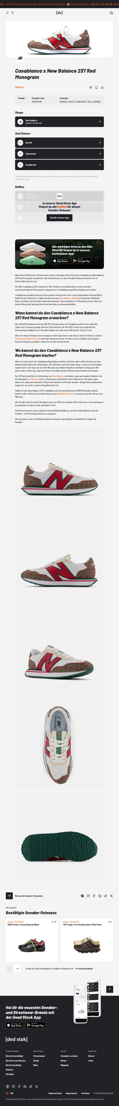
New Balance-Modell (69, 298)
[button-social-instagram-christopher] (82, 896)
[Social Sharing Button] (9, 895)
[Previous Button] (9, 968)
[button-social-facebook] (94, 896)
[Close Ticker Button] (111, 4)
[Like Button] (102, 87)
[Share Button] (90, 87)
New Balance (58, 376)
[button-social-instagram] (88, 896)
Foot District (32, 379)
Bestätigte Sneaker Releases (31, 912)
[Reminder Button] (96, 87)
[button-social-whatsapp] (100, 896)
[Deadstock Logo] (59, 13)
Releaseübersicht (66, 394)
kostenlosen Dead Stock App (28, 338)
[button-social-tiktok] (105, 896)
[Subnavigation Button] (7, 13)
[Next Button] (17, 968)
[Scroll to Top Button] (109, 989)
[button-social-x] (111, 896)
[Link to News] (13, 13)
